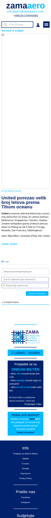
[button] (46, 24)
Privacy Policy (25, 478)
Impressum (26, 473)
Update (25, 458)
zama (25, 5)
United (13, 244)
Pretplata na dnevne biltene (25, 453)
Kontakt (25, 468)
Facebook (25, 497)
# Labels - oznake (25, 353)
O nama (25, 463)
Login (6, 261)
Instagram (25, 502)
